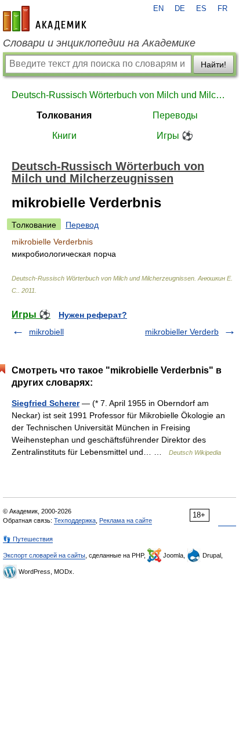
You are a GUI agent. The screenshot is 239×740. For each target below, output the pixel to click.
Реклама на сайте (125, 520)
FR (222, 9)
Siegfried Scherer (45, 403)
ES (201, 9)
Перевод (82, 224)
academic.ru (44, 18)
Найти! (213, 64)
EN (158, 9)
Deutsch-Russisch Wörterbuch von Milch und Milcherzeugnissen (119, 95)
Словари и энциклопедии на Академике (99, 43)
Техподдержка (75, 520)
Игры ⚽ (175, 136)
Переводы (175, 115)
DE (180, 9)
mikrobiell (46, 331)
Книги (64, 136)
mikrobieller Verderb (182, 331)
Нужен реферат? (93, 314)
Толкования (64, 115)
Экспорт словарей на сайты (44, 555)
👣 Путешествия (28, 539)
